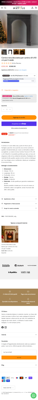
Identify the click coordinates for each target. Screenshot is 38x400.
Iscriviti (19, 357)
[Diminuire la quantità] (3, 109)
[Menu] (2, 8)
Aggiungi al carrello (19, 117)
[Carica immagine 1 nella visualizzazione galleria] (19, 29)
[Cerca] (6, 8)
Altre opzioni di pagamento (19, 128)
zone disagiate (23, 70)
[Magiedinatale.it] (19, 7)
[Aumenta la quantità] (10, 109)
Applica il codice (28, 96)
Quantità (4, 105)
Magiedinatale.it (9, 392)
